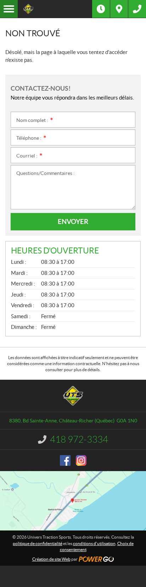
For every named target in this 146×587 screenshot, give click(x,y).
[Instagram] (81, 460)
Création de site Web (51, 559)
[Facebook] (65, 460)
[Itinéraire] (119, 9)
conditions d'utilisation (94, 543)
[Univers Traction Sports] (55, 9)
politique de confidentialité (37, 543)
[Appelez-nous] (137, 9)
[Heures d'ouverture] (101, 9)
